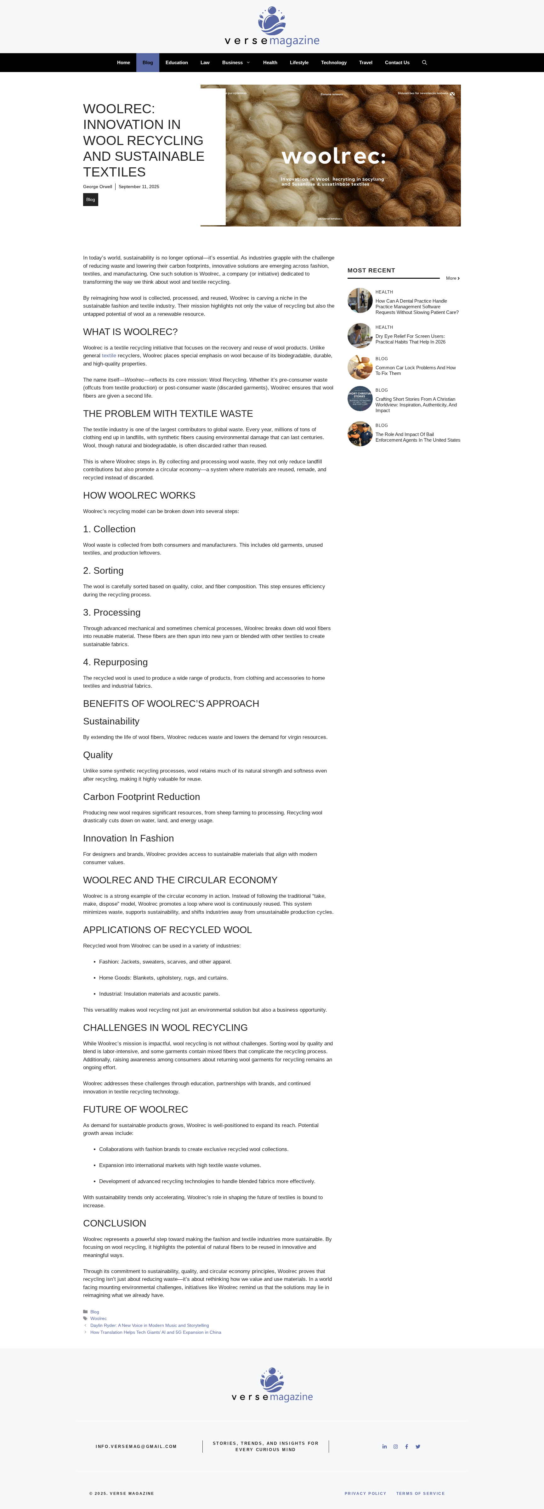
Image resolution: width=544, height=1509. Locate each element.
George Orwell (97, 186)
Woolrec (98, 1318)
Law (205, 62)
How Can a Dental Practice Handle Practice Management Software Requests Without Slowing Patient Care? (417, 306)
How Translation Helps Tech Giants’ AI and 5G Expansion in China (155, 1332)
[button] (424, 62)
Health (270, 62)
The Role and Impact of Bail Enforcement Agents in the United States (418, 437)
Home (123, 62)
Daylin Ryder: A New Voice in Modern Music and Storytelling (149, 1325)
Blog (148, 62)
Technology (334, 62)
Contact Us (397, 62)
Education (177, 62)
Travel (365, 62)
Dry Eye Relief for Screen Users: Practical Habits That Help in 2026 (410, 338)
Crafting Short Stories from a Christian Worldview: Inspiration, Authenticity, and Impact (416, 404)
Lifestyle (299, 62)
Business (232, 62)
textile (109, 356)
